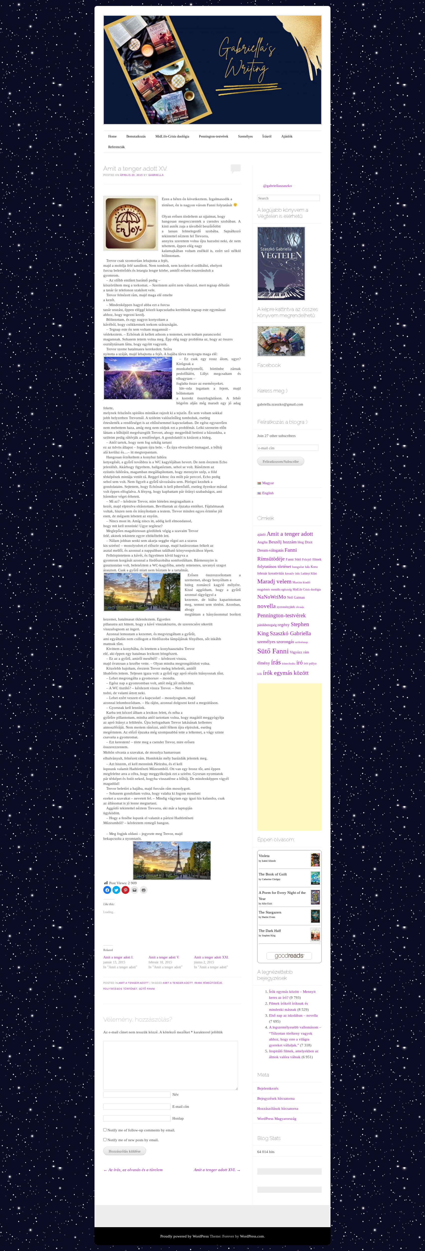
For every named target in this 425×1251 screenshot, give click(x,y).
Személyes (245, 136)
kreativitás (276, 573)
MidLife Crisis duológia (307, 589)
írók (259, 674)
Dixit (308, 542)
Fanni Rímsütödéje (208, 983)
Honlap (178, 1118)
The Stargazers (270, 912)
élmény (263, 663)
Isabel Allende (269, 860)
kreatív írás (292, 573)
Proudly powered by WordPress (184, 1236)
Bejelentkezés (267, 1088)
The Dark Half (270, 931)
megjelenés (263, 589)
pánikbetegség (267, 625)
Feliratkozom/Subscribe (281, 462)
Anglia (262, 542)
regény (284, 624)
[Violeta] (315, 859)
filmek (316, 559)
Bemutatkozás (136, 136)
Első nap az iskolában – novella (293, 1015)
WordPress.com (252, 1236)
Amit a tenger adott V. (164, 957)
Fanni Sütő (293, 559)
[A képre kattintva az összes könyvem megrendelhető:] (281, 341)
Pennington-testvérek (213, 136)
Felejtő (306, 559)
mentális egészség (281, 589)
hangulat (298, 567)
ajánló (261, 534)
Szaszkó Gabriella (290, 633)
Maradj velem (274, 581)
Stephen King (268, 935)
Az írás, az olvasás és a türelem (133, 1169)
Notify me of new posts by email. (133, 1140)
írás (276, 662)
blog (301, 542)
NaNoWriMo (271, 597)
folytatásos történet (120, 988)
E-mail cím (180, 1107)
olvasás (300, 607)
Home (112, 136)
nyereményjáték (286, 607)
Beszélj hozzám (283, 541)
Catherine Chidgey (271, 879)
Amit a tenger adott (134, 983)
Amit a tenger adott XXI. (211, 957)
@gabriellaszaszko (277, 186)
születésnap (301, 642)
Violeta (264, 856)
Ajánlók (286, 136)
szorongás (285, 641)
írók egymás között (286, 672)
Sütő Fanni (147, 988)
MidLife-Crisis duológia (172, 136)
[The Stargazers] (315, 916)
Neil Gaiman (296, 597)
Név (175, 1094)
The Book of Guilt (273, 874)
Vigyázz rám (299, 652)
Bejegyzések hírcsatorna (276, 1098)
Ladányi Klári (309, 573)
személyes (266, 641)
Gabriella (156, 175)
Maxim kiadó (301, 582)
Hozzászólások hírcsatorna (277, 1108)
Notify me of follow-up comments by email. (141, 1130)
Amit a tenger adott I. (118, 957)
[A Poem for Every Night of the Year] (315, 897)
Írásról (267, 136)
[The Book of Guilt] (315, 878)
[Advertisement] (289, 757)
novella (266, 606)
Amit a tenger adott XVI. (217, 1169)
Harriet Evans (268, 917)
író (299, 663)
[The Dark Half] (315, 935)
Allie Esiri (267, 903)
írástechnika (288, 663)
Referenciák (116, 147)
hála (307, 567)
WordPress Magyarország (276, 1119)
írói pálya (310, 663)
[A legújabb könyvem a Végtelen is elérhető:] (281, 263)
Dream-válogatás (270, 550)
